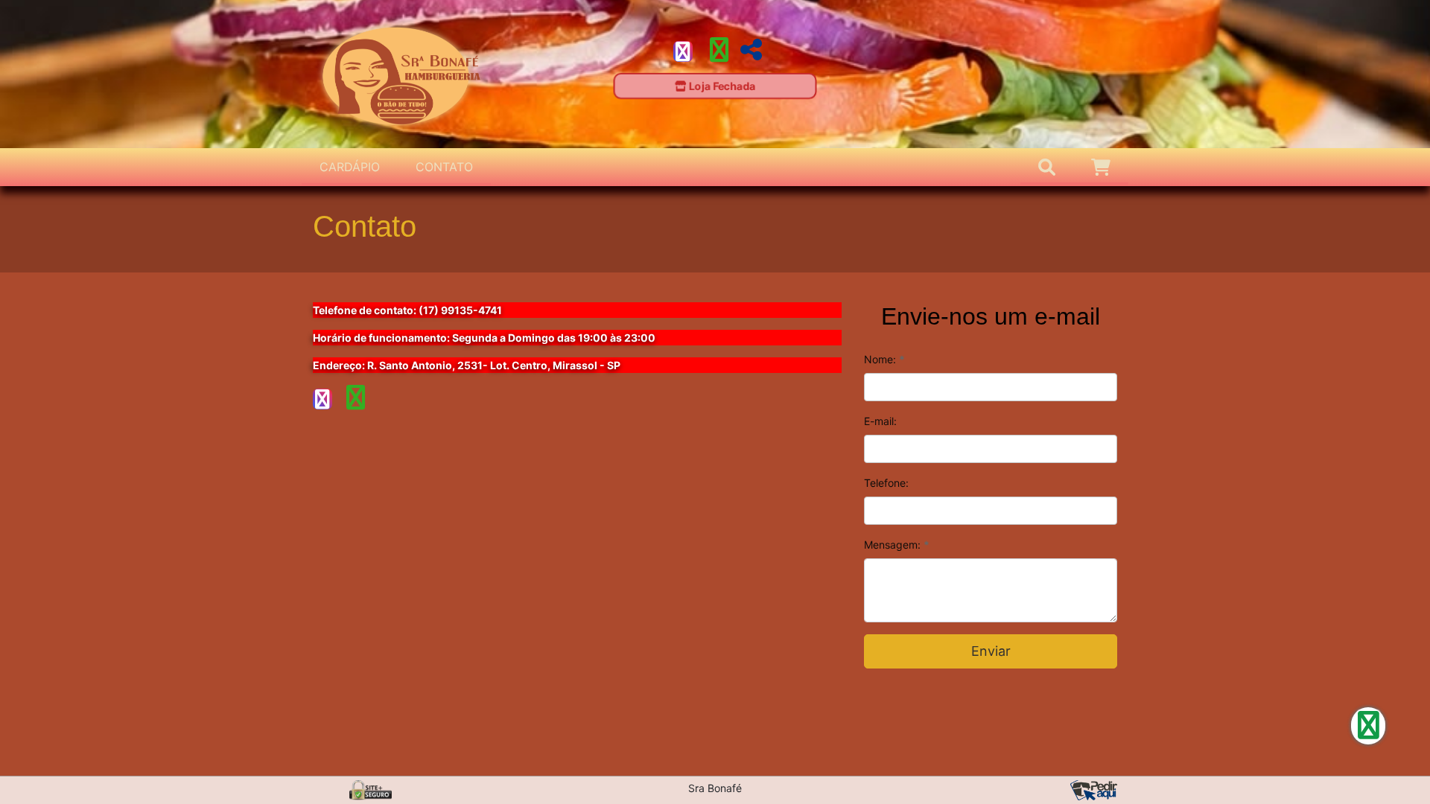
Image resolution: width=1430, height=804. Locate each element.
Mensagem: (897, 544)
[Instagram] (683, 51)
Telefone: (886, 482)
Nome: (884, 359)
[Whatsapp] (719, 54)
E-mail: (880, 421)
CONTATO (444, 166)
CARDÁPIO (350, 166)
